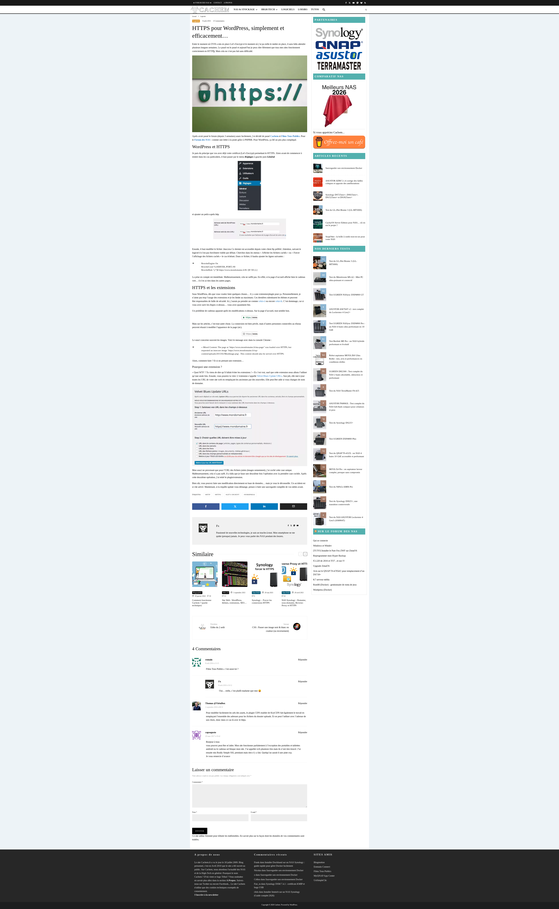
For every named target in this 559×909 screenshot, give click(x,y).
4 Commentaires (218, 21)
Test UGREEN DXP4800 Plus (342, 439)
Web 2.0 (225, 593)
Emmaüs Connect (322, 866)
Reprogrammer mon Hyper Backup (329, 555)
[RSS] (365, 2)
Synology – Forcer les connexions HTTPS (262, 601)
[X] (350, 2)
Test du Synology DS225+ (341, 423)
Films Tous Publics (290, 136)
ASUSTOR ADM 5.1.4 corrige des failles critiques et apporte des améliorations (344, 182)
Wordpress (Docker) (322, 590)
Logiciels (287, 9)
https (218, 494)
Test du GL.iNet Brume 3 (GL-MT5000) (344, 210)
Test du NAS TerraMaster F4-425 (344, 391)
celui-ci (262, 301)
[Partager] (206, 506)
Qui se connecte (320, 540)
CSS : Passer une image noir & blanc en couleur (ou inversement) (270, 627)
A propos (228, 3)
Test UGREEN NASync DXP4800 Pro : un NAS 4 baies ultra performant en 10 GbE (347, 326)
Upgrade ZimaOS (321, 566)
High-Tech (268, 9)
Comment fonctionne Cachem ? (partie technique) (201, 603)
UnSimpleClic (320, 880)
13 (225, 596)
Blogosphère (197, 593)
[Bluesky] (361, 2)
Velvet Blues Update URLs (269, 376)
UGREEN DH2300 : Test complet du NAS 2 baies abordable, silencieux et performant (346, 374)
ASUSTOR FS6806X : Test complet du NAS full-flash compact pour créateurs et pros (346, 406)
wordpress (250, 494)
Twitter (206, 884)
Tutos (315, 9)
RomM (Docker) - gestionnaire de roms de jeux (335, 584)
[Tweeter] (235, 506)
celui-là (278, 301)
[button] (324, 9)
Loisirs (302, 9)
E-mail (254, 812)
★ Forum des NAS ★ (202, 3)
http (208, 494)
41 (284, 596)
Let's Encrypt (233, 494)
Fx (217, 525)
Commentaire (197, 782)
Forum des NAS (202, 140)
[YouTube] (353, 2)
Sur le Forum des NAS (338, 531)
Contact (218, 3)
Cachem (274, 136)
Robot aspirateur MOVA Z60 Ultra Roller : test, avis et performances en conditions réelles (345, 358)
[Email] (293, 506)
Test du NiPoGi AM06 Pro (341, 487)
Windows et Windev (322, 545)
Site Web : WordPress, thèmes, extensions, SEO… (234, 601)
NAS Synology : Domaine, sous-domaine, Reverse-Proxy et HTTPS (294, 603)
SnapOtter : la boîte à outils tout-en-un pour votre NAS (345, 237)
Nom (194, 812)
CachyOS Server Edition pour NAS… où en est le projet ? (345, 224)
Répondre (302, 659)
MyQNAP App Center (324, 876)
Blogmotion (319, 862)
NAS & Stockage (244, 9)
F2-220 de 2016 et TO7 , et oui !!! (329, 561)
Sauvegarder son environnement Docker (344, 168)
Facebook (223, 884)
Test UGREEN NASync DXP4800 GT (346, 295)
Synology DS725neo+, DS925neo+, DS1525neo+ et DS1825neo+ (342, 196)
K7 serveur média (321, 579)
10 (210, 596)
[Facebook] (346, 2)
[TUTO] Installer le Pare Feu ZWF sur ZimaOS (335, 550)
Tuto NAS (256, 593)
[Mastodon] (357, 2)
